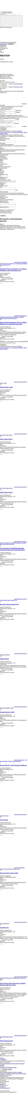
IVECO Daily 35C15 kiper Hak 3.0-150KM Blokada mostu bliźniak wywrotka (13, 323)
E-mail (17, 119)
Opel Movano (4, 927)
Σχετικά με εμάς (4, 1067)
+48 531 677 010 (18, 87)
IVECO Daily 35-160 (6, 1041)
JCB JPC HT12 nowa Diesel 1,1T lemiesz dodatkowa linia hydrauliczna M (13, 269)
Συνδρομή (3, 344)
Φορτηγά (18, 1063)
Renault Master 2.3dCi (7, 712)
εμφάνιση (3, 215)
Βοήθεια (10, 1067)
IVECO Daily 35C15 (6, 492)
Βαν (15, 1063)
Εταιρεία (18, 112)
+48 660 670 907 (18, 84)
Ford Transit (4, 820)
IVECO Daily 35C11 (6, 439)
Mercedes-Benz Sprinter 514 (9, 604)
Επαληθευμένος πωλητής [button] (6, 61)
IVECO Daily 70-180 (6, 387)
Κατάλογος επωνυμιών (6, 1075)
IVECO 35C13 (4, 659)
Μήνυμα (16, 123)
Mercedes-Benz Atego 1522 (9, 873)
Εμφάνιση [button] (11, 84)
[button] (14, 35)
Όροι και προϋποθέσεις (6, 1072)
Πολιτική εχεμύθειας (17, 1072)
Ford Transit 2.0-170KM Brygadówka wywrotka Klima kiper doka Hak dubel (12, 549)
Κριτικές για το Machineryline (18, 1073)
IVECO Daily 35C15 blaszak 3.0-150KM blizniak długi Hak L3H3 (12, 984)
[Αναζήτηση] (11, 21)
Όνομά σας (18, 110)
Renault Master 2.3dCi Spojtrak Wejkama (13, 765)
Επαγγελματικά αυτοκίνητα (7, 1063)
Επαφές (15, 1067)
